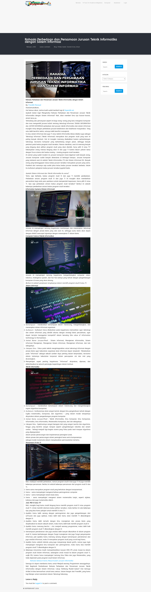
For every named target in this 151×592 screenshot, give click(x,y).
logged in (38, 583)
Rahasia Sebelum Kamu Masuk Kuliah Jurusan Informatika (51, 561)
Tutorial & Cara (71, 47)
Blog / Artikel (58, 47)
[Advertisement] (75, 20)
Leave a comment (45, 47)
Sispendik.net (69, 110)
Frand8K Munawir (34, 105)
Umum (78, 47)
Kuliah (64, 47)
